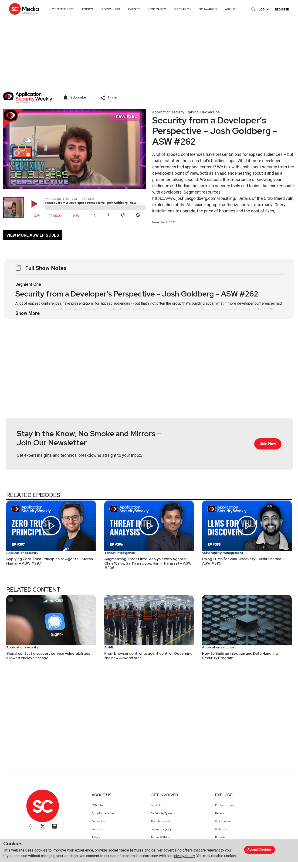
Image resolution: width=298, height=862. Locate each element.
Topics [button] (87, 9)
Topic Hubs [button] (110, 9)
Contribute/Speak (161, 813)
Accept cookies (259, 849)
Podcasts (220, 837)
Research (220, 813)
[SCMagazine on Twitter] (42, 826)
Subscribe (157, 805)
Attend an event (160, 821)
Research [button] (182, 9)
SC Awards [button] (208, 9)
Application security (168, 112)
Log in (264, 9)
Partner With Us (160, 837)
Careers (96, 829)
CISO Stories (62, 9)
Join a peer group (161, 829)
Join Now (268, 444)
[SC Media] (24, 9)
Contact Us (98, 821)
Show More (27, 313)
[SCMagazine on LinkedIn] (54, 826)
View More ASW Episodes (32, 235)
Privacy (96, 837)
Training (192, 112)
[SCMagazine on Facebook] (31, 826)
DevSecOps (210, 112)
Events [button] (134, 9)
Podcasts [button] (157, 9)
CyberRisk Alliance (103, 813)
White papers (223, 821)
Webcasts (221, 829)
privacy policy (184, 856)
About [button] (230, 9)
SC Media (97, 805)
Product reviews (224, 805)
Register (282, 9)
